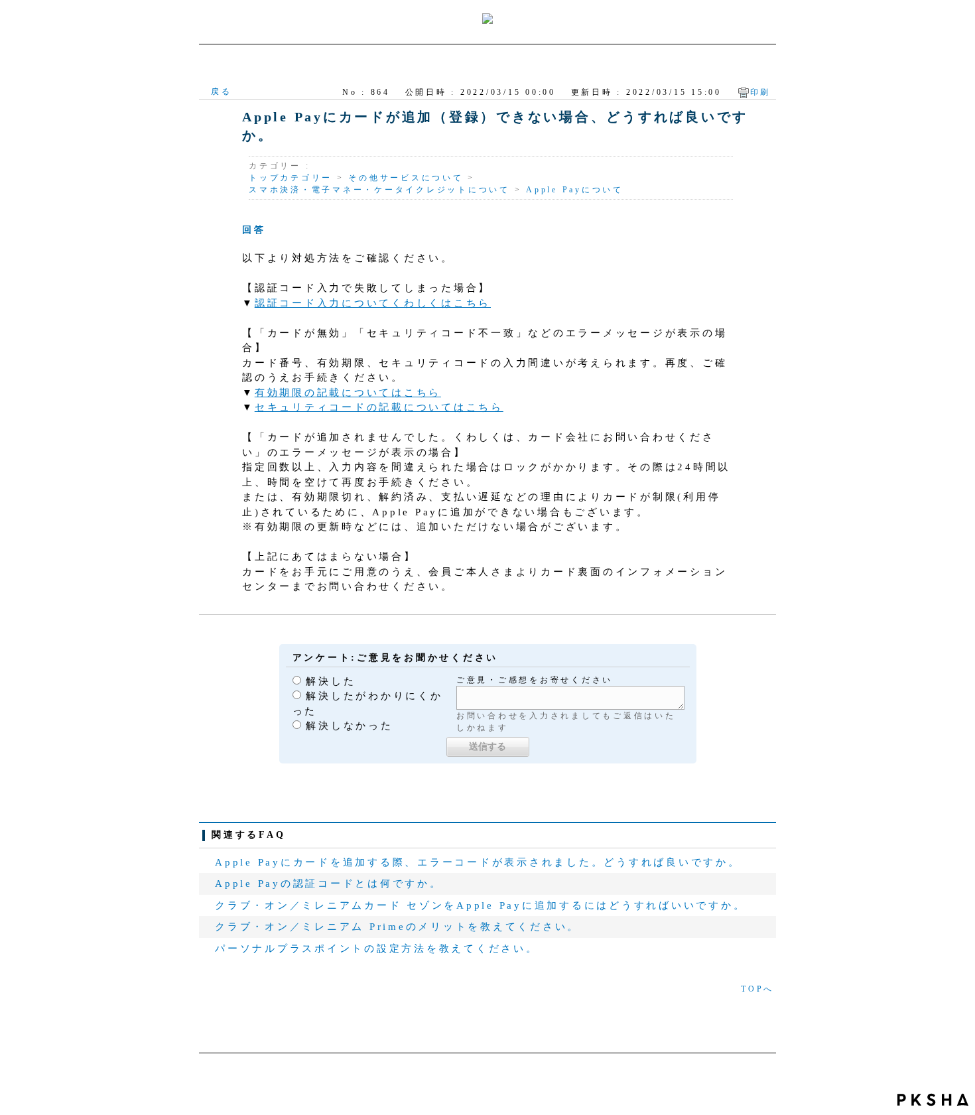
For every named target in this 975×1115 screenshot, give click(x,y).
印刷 (760, 92)
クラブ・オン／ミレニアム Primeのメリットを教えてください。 (397, 926)
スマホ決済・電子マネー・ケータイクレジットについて (379, 189)
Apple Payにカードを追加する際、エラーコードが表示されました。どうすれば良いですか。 (478, 862)
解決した (331, 681)
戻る (221, 91)
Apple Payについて (574, 189)
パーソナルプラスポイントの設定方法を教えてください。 (377, 948)
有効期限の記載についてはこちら (348, 392)
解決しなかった (349, 725)
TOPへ (757, 989)
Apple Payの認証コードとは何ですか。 (328, 883)
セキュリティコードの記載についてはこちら (379, 407)
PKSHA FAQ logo (932, 1099)
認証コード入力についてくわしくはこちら (373, 303)
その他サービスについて (405, 177)
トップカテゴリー (290, 177)
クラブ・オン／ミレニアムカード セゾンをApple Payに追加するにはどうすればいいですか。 (480, 905)
